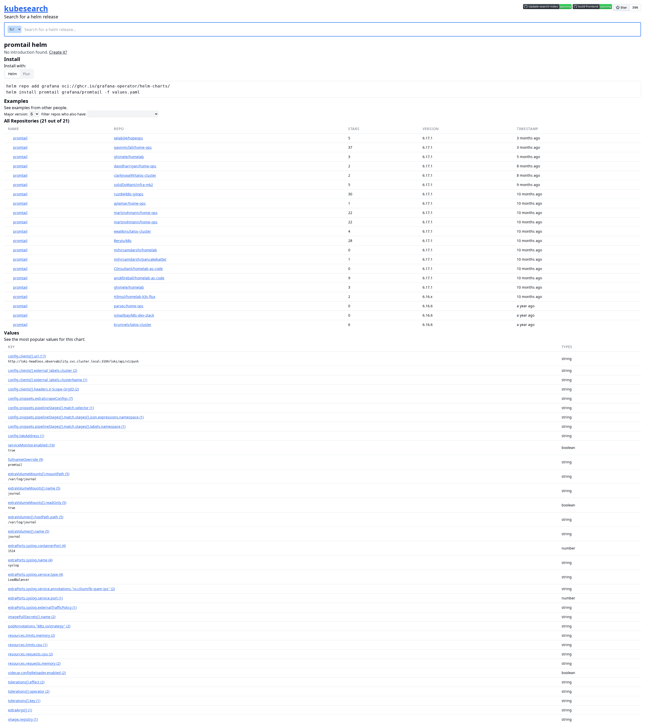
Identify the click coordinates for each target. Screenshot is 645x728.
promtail (20, 138)
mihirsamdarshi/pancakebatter (140, 259)
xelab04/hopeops (128, 138)
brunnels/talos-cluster (132, 324)
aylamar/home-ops (130, 203)
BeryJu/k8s (123, 240)
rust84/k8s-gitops (128, 194)
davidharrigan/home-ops (135, 166)
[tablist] (19, 74)
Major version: (16, 114)
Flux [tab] (26, 73)
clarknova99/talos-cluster (135, 175)
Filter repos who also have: (63, 114)
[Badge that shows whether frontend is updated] (592, 8)
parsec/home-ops (128, 306)
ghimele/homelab (129, 156)
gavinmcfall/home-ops (133, 147)
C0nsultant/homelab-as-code (138, 268)
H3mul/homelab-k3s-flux (134, 296)
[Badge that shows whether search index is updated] (547, 8)
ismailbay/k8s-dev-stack (134, 315)
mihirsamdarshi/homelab (135, 250)
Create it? (58, 52)
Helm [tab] (12, 73)
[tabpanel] (322, 89)
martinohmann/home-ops (135, 212)
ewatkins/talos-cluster (132, 231)
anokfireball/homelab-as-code (139, 278)
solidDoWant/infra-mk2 (133, 184)
